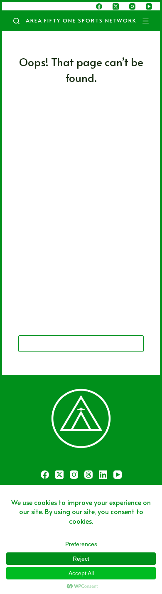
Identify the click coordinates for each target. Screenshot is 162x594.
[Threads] (88, 474)
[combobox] (73, 343)
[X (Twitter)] (116, 6)
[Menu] (147, 21)
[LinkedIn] (103, 474)
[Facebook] (99, 6)
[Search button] (135, 343)
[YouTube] (149, 6)
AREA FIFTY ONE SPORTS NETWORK (81, 20)
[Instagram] (132, 6)
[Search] (16, 21)
